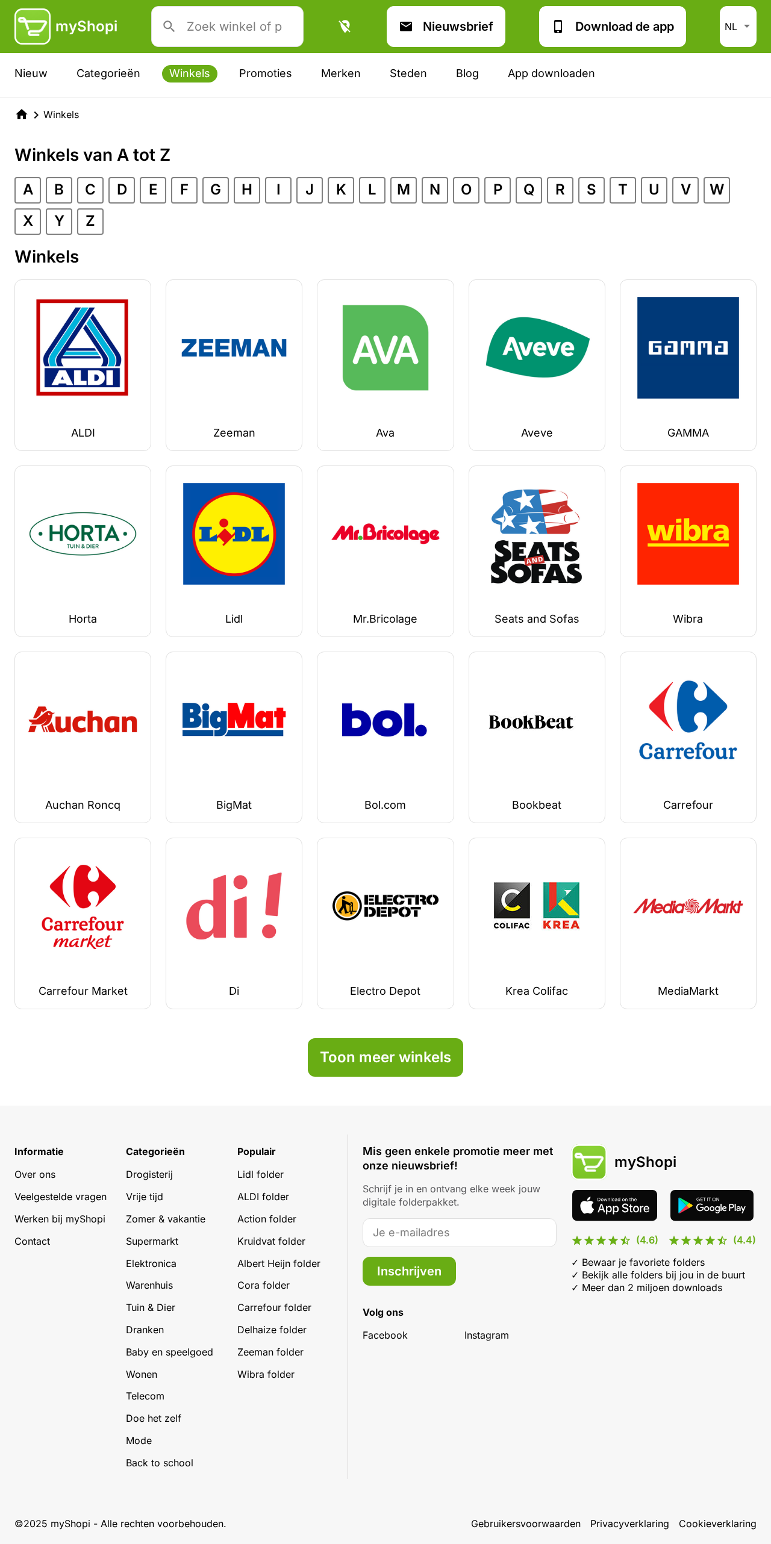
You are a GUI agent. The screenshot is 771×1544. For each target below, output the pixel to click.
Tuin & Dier (150, 1307)
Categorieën (108, 73)
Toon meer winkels (385, 1057)
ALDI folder (263, 1197)
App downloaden (551, 73)
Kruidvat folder (271, 1241)
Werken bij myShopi (59, 1219)
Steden (408, 73)
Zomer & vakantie (165, 1219)
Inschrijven (409, 1271)
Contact (32, 1241)
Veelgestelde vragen (60, 1197)
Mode (139, 1440)
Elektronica (151, 1263)
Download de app (624, 26)
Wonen (141, 1374)
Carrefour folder (274, 1307)
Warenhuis (149, 1285)
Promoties (265, 73)
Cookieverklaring (718, 1524)
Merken (341, 73)
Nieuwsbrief (458, 26)
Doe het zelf (153, 1418)
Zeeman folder (270, 1352)
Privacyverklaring (629, 1524)
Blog (467, 73)
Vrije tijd (144, 1197)
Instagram (486, 1335)
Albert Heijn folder (278, 1263)
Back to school (159, 1463)
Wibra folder (266, 1374)
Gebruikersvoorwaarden (526, 1524)
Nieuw (31, 73)
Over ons (34, 1174)
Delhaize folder (272, 1330)
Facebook (385, 1335)
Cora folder (263, 1285)
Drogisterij (149, 1174)
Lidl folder (260, 1174)
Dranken (145, 1330)
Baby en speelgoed (169, 1352)
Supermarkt (152, 1241)
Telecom (145, 1396)
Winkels (189, 73)
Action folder (266, 1219)
